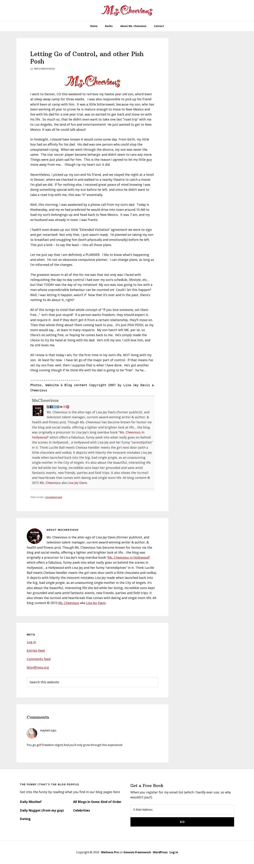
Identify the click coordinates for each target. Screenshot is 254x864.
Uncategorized (53, 497)
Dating (25, 819)
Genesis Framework (137, 852)
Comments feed (38, 659)
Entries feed (36, 650)
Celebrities (81, 810)
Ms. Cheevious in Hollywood (127, 10)
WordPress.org (38, 667)
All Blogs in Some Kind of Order (97, 802)
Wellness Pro (110, 852)
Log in (31, 642)
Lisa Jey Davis (77, 483)
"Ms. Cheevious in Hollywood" (128, 557)
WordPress (160, 852)
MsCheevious (45, 400)
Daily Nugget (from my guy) (42, 810)
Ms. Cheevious (50, 483)
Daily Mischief (30, 802)
